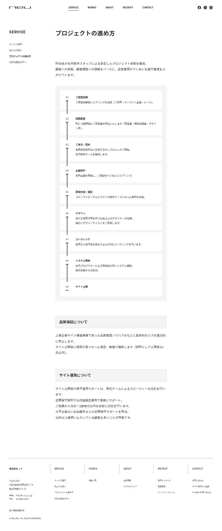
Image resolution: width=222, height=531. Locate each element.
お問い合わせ (198, 480)
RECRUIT (128, 7)
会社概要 (127, 480)
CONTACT (148, 7)
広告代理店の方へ (18, 62)
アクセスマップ (130, 486)
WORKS (92, 7)
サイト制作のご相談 (200, 486)
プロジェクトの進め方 (20, 56)
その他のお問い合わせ (201, 492)
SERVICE (73, 7)
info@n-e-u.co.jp (24, 495)
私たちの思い (15, 50)
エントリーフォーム (166, 492)
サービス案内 (15, 44)
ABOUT (110, 7)
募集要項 (161, 486)
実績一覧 (92, 480)
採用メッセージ (164, 480)
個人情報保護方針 (16, 510)
